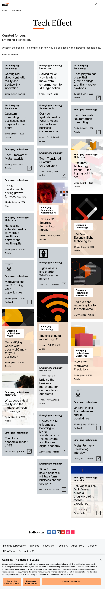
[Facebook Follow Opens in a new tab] (54, 532)
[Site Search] (96, 4)
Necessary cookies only (31, 582)
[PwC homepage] (5, 4)
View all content (10, 54)
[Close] (101, 560)
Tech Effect (16, 11)
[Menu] (101, 4)
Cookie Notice (66, 574)
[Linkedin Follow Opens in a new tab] (49, 532)
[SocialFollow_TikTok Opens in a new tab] (73, 532)
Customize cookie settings (11, 582)
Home (4, 11)
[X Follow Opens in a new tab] (59, 532)
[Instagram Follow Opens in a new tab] (68, 532)
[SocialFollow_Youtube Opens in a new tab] (63, 532)
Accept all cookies (71, 581)
